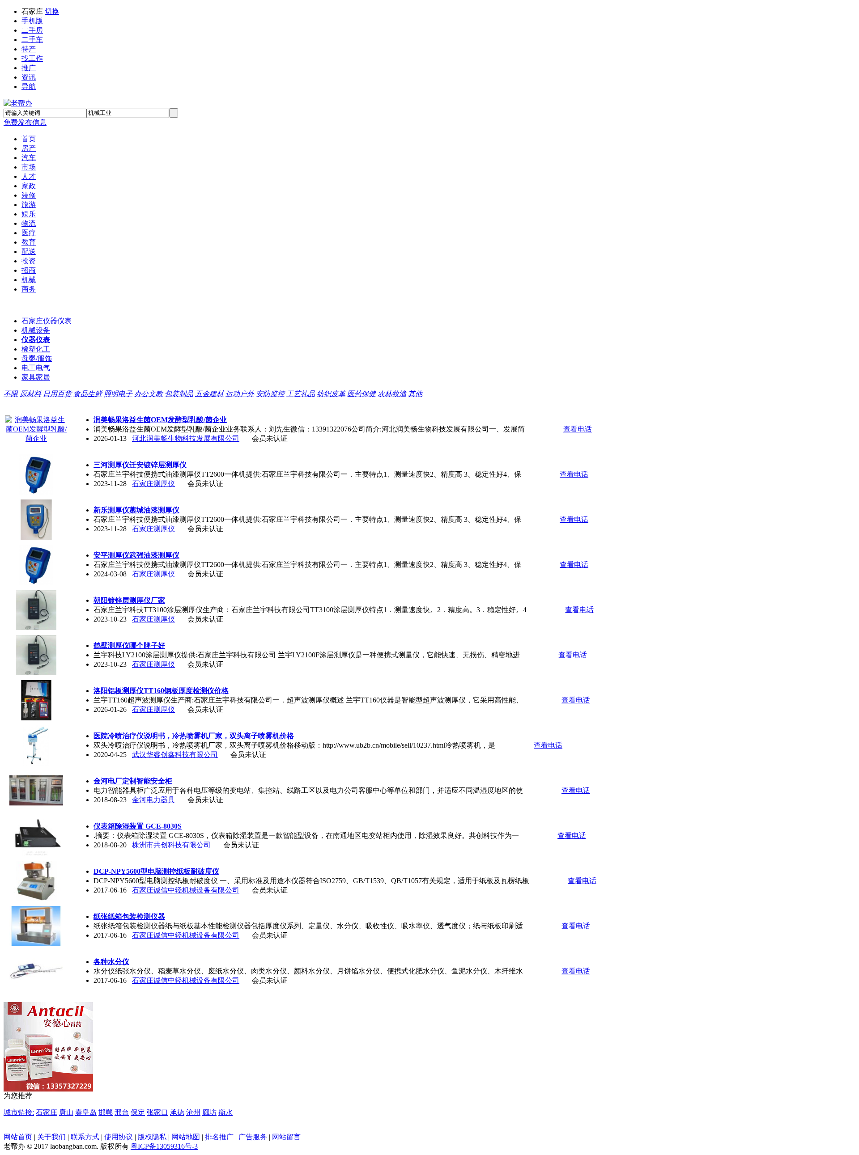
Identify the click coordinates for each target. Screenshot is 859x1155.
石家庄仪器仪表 (46, 321)
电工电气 (35, 368)
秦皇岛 (86, 1112)
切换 (52, 11)
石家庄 (46, 1112)
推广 (28, 68)
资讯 (28, 77)
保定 (138, 1112)
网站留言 (286, 1137)
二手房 (32, 30)
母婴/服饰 (36, 358)
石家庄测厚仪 (153, 483)
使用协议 (118, 1137)
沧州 (193, 1112)
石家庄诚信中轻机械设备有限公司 (185, 890)
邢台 (122, 1112)
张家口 (157, 1112)
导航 (28, 86)
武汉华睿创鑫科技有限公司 (175, 754)
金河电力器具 (153, 800)
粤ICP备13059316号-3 (164, 1146)
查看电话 (577, 429)
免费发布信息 (25, 122)
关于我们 (51, 1137)
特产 (28, 49)
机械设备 (35, 330)
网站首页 (18, 1137)
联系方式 (85, 1137)
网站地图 (185, 1137)
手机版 (32, 21)
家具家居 (35, 377)
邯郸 (105, 1112)
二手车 (32, 39)
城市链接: (19, 1112)
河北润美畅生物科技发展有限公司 (185, 438)
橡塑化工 (35, 349)
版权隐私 (152, 1137)
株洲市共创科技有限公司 (171, 845)
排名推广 (219, 1137)
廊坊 (209, 1112)
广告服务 (252, 1137)
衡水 (225, 1112)
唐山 (66, 1112)
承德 (177, 1112)
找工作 (32, 58)
